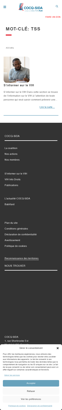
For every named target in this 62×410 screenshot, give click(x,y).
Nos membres (12, 160)
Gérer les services (12, 375)
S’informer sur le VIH (19, 85)
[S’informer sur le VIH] (17, 71)
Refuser (31, 391)
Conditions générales (16, 229)
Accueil (10, 48)
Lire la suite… (47, 107)
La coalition (11, 148)
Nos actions (11, 154)
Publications (11, 185)
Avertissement (12, 240)
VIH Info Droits (13, 180)
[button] (57, 348)
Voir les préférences (31, 399)
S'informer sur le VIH (16, 174)
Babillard (10, 204)
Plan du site (11, 223)
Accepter (31, 383)
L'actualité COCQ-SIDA (17, 199)
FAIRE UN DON (53, 17)
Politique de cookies (17, 406)
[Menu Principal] (5, 7)
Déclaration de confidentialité (39, 406)
